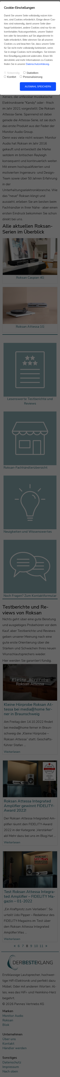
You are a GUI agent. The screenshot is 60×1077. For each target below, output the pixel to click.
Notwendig (13, 73)
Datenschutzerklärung (37, 64)
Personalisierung (32, 77)
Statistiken (32, 73)
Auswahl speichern (38, 86)
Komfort (11, 77)
